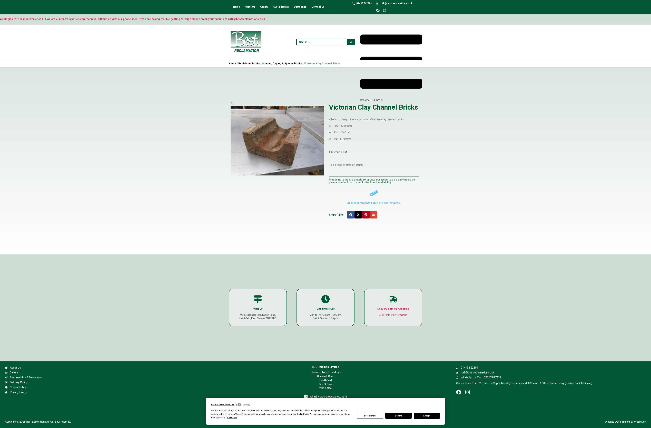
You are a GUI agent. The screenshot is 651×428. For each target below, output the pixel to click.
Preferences (370, 416)
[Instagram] (386, 10)
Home (232, 63)
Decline (398, 416)
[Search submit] (350, 42)
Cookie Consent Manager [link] (222, 404)
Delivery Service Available (393, 308)
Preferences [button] (232, 417)
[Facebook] (379, 10)
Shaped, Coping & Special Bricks (282, 63)
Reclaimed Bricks (249, 63)
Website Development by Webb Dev (625, 422)
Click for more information (393, 315)
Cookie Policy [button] (303, 414)
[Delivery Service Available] (393, 299)
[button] (232, 103)
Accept (426, 416)
